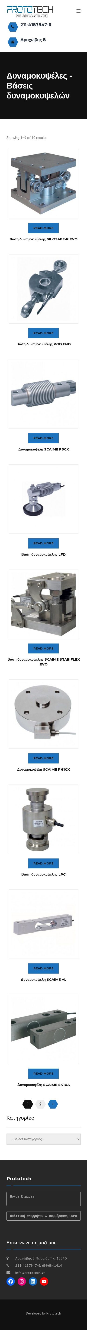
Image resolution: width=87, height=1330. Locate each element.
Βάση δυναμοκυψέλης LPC (43, 874)
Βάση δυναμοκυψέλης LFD (43, 554)
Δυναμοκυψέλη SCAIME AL (43, 979)
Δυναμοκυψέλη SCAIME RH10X (43, 769)
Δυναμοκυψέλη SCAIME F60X (43, 449)
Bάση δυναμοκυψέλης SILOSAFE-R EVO (43, 239)
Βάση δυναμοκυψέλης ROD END (43, 344)
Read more (43, 228)
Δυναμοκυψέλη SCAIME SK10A (43, 1084)
